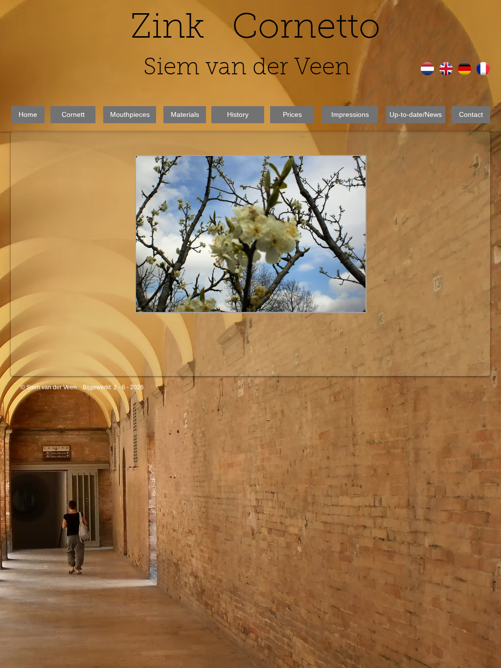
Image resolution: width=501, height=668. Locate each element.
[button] (263, 220)
